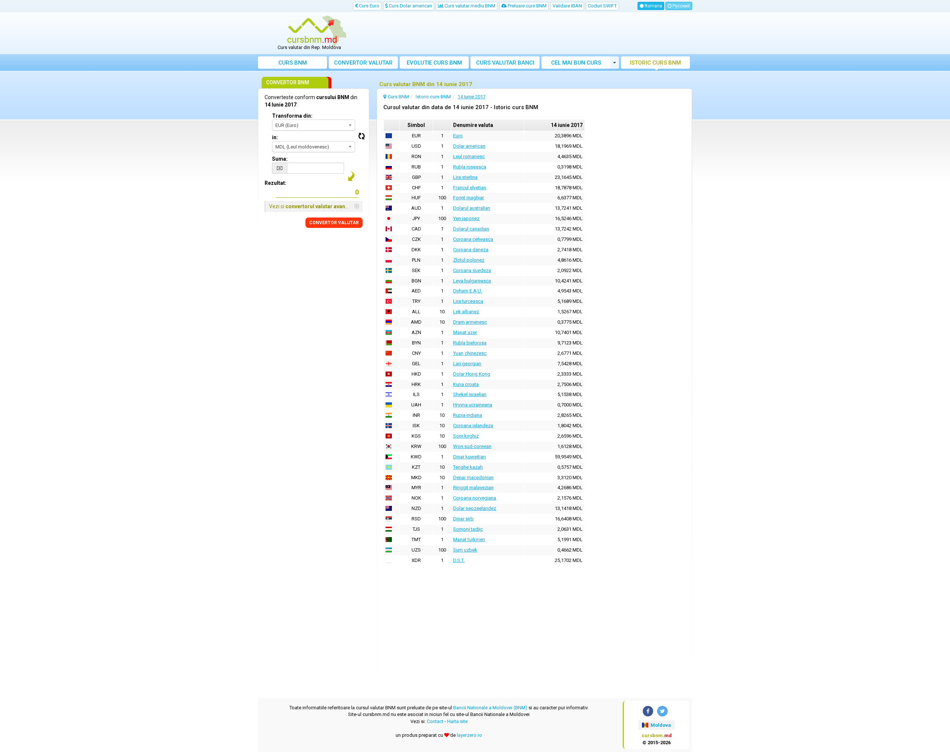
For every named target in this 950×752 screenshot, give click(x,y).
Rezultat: (275, 183)
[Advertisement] (529, 33)
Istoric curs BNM (655, 62)
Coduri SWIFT (602, 6)
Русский (680, 6)
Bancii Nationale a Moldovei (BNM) (490, 707)
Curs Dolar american (410, 6)
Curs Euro (368, 6)
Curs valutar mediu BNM (469, 6)
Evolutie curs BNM (434, 62)
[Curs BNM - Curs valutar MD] (312, 31)
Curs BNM (292, 62)
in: (275, 137)
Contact (435, 721)
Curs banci (505, 62)
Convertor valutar (363, 62)
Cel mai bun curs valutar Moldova (576, 64)
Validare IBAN (567, 6)
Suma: (280, 159)
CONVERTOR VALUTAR (334, 222)
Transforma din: (292, 116)
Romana (652, 6)
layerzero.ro (469, 735)
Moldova (660, 725)
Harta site (457, 721)
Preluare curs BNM (527, 6)
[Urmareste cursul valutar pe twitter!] (662, 711)
